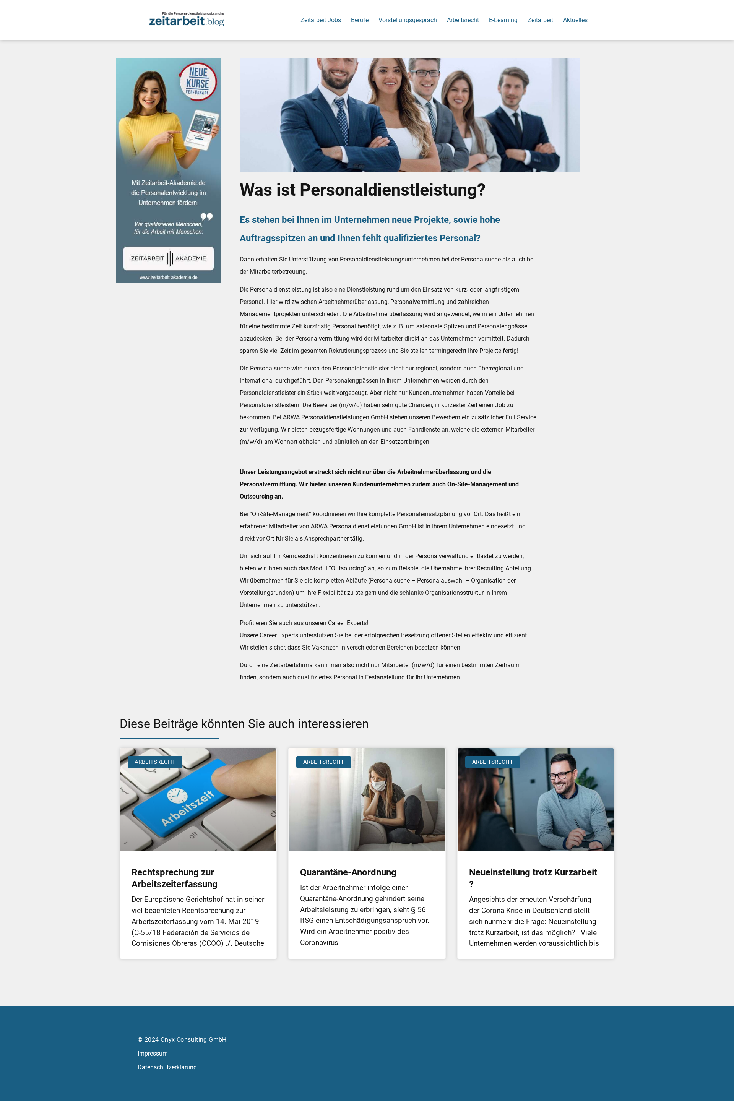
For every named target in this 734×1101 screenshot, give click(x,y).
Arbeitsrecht (463, 20)
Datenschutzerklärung (167, 1067)
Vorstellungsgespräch (407, 20)
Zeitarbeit (540, 20)
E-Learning (503, 20)
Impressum (153, 1053)
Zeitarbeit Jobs (320, 20)
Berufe (360, 20)
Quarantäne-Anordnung (348, 872)
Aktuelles (575, 20)
